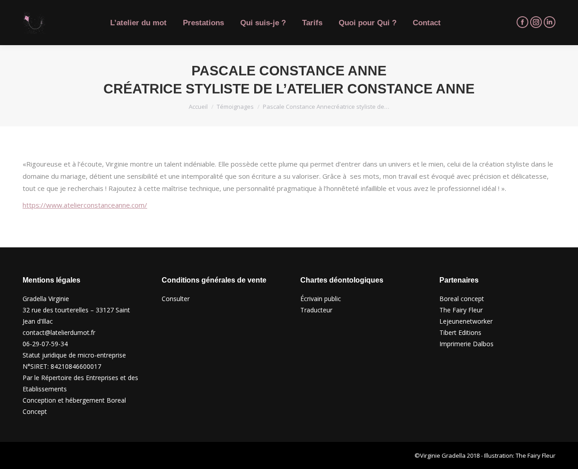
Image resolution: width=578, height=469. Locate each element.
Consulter (176, 298)
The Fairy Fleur (461, 310)
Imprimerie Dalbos (466, 343)
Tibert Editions (460, 332)
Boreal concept (461, 298)
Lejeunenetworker (466, 321)
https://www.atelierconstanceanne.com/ (85, 204)
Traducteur (316, 310)
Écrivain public (320, 298)
